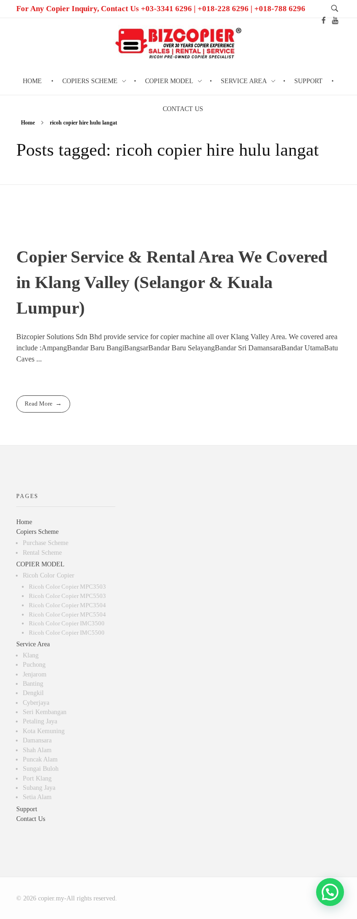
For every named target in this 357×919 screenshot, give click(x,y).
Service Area (33, 644)
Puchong (34, 664)
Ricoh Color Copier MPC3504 (67, 605)
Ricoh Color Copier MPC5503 (67, 595)
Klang (31, 655)
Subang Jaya (39, 787)
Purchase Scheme (45, 542)
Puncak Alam (40, 759)
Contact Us (30, 818)
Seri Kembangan (44, 712)
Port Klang (37, 778)
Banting (33, 683)
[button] (330, 892)
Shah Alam (37, 750)
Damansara (37, 740)
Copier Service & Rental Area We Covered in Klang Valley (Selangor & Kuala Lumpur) (172, 282)
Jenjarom (34, 674)
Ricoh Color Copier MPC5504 (67, 614)
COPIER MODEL (40, 564)
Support (26, 809)
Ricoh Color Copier (48, 575)
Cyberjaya (36, 702)
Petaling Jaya (40, 721)
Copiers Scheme (37, 531)
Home (28, 122)
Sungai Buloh (41, 768)
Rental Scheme (42, 552)
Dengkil (33, 692)
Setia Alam (37, 797)
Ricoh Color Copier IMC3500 (67, 623)
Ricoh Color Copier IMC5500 (67, 632)
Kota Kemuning (44, 731)
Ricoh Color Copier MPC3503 (67, 586)
